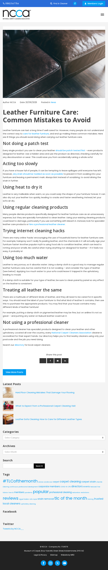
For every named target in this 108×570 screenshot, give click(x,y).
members (19, 492)
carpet (56, 481)
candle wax (48, 482)
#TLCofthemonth (20, 481)
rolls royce (33, 499)
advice (40, 482)
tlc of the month (70, 498)
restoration (76, 492)
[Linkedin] (65, 360)
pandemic (28, 492)
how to (11, 492)
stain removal (46, 498)
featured (93, 487)
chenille (99, 482)
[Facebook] (50, 360)
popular (41, 491)
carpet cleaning (70, 481)
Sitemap (54, 555)
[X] (43, 360)
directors (77, 486)
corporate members (49, 486)
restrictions (85, 492)
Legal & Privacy (40, 555)
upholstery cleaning (28, 504)
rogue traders (24, 499)
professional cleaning (60, 492)
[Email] (57, 360)
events (86, 486)
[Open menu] (102, 14)
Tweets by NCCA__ (13, 528)
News (53, 102)
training (91, 499)
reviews (10, 498)
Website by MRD (67, 555)
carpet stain (88, 481)
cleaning (6, 487)
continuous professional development (24, 487)
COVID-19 (63, 487)
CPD (69, 487)
